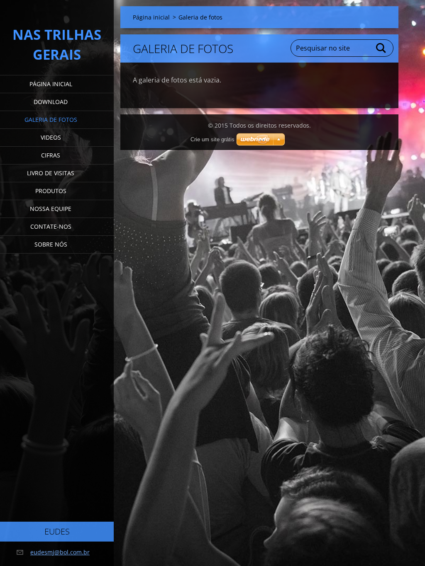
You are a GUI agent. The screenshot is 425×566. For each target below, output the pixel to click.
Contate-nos (50, 226)
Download (51, 102)
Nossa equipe (50, 209)
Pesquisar (381, 48)
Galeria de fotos (50, 119)
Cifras (50, 155)
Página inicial (50, 84)
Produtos (50, 191)
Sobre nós (50, 244)
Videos (51, 137)
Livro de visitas (50, 173)
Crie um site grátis (212, 139)
